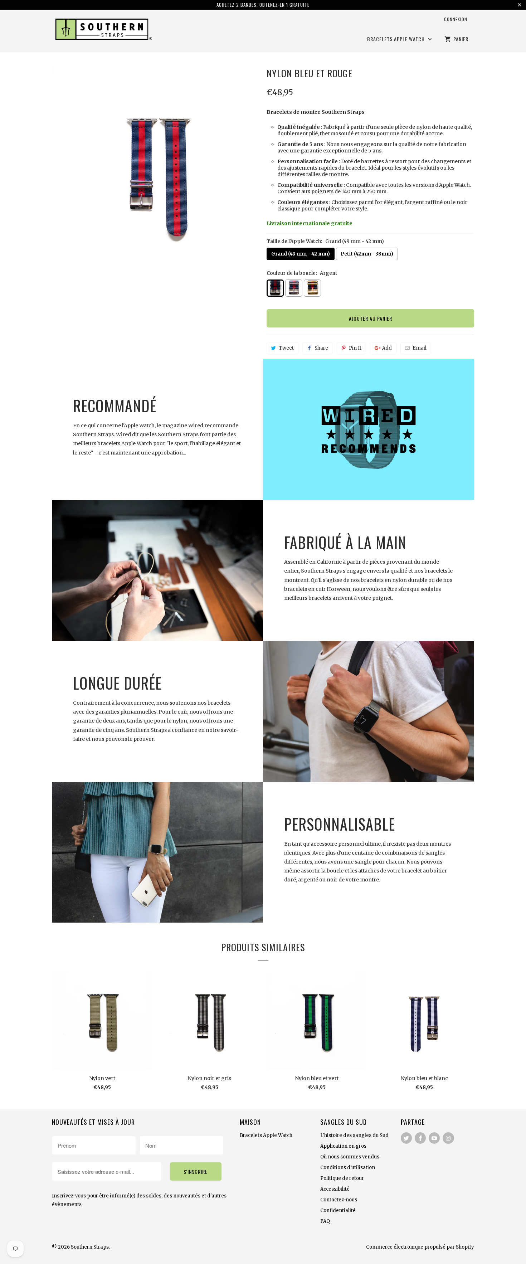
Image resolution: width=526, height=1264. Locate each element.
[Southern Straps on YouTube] (434, 1138)
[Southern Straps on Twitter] (406, 1138)
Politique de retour (342, 1178)
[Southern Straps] (102, 30)
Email (420, 348)
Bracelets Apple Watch (396, 39)
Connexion (455, 19)
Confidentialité (338, 1210)
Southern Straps (90, 1247)
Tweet (286, 348)
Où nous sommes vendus (349, 1157)
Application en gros (343, 1146)
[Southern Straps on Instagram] (448, 1138)
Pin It (355, 348)
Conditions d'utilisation (347, 1168)
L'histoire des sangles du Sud (354, 1135)
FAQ (325, 1221)
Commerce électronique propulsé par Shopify (420, 1247)
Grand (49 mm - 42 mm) (300, 254)
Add (387, 348)
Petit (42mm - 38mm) (367, 254)
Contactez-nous (338, 1200)
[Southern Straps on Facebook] (420, 1138)
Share (321, 348)
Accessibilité (335, 1189)
